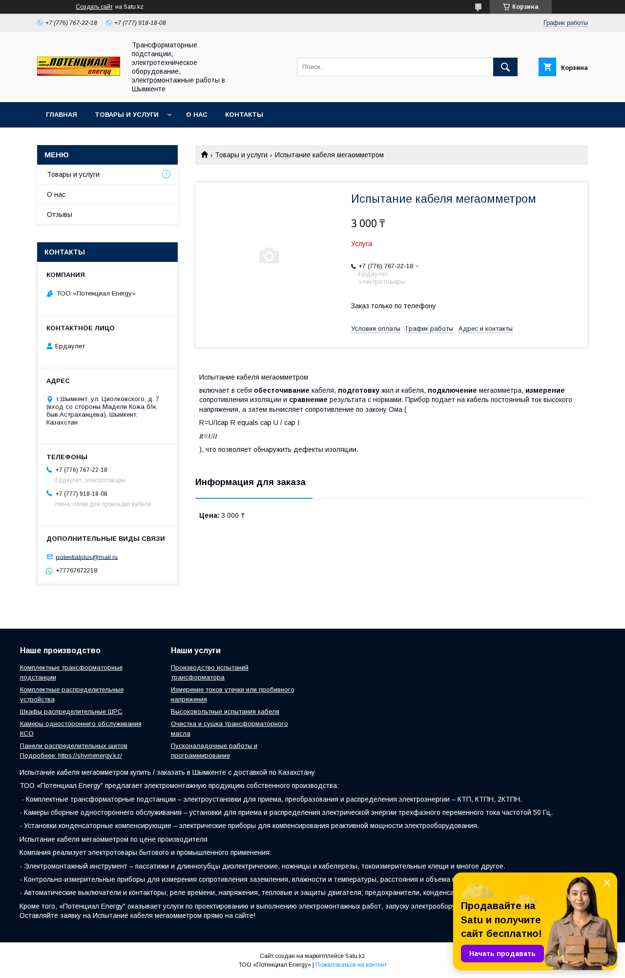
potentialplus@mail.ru (87, 556)
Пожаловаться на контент (351, 964)
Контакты (244, 114)
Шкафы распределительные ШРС (71, 711)
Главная (61, 114)
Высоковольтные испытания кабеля (225, 711)
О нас (197, 114)
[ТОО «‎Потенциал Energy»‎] (78, 73)
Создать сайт (94, 6)
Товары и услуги (127, 114)
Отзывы (59, 214)
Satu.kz (355, 956)
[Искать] (505, 67)
